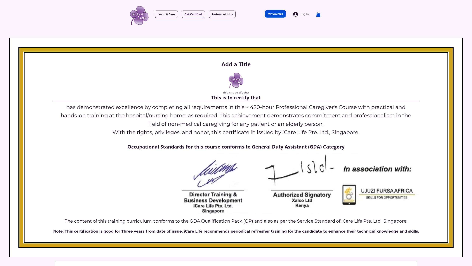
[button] (318, 14)
